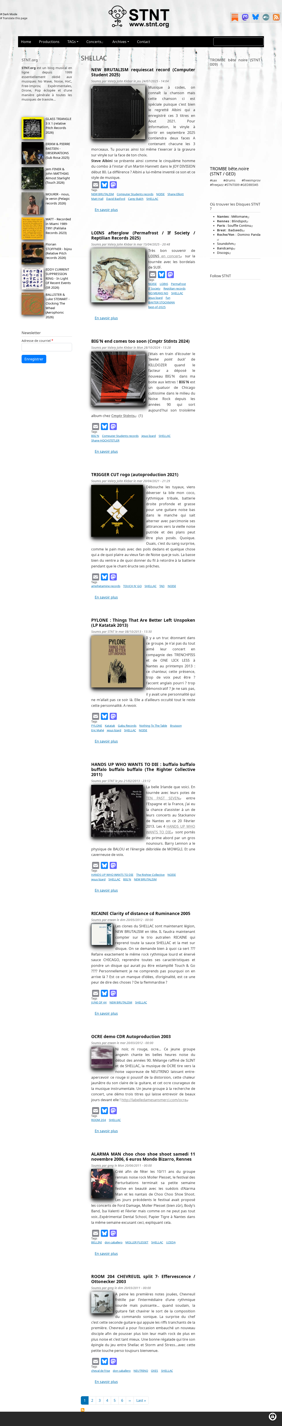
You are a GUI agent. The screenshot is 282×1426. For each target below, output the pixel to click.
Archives (119, 41)
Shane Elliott (175, 194)
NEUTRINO (141, 1371)
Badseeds (235, 230)
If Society (154, 288)
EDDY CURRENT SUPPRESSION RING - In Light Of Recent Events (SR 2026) (58, 278)
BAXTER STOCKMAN (161, 302)
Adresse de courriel (36, 340)
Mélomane (239, 216)
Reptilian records (174, 288)
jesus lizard (155, 298)
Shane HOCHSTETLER (105, 440)
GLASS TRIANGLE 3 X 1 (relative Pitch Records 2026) (58, 125)
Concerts (93, 41)
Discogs (223, 252)
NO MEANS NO (158, 293)
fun (168, 298)
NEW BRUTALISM (102, 194)
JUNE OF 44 (99, 1002)
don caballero (113, 1242)
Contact (143, 41)
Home (26, 41)
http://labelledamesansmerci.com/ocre (153, 1099)
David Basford (115, 199)
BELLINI (96, 1242)
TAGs (71, 41)
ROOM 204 (98, 1120)
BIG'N (95, 436)
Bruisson (176, 726)
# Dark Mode (8, 14)
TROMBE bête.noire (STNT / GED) (229, 171)
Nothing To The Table (153, 726)
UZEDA (171, 1242)
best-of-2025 (157, 307)
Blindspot (239, 221)
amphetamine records (105, 586)
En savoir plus (106, 209)
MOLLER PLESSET (136, 1242)
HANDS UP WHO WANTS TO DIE (112, 875)
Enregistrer (33, 359)
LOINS (164, 284)
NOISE (160, 194)
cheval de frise (100, 1371)
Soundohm (225, 243)
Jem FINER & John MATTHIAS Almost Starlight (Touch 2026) (58, 176)
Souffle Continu (239, 225)
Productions (49, 41)
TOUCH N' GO (132, 586)
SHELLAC (152, 199)
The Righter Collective (150, 875)
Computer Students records (135, 194)
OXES (154, 1371)
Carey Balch (135, 199)
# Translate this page (13, 18)
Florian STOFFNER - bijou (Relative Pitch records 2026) (59, 251)
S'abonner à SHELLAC (82, 1410)
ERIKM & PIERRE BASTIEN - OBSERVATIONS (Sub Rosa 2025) (58, 150)
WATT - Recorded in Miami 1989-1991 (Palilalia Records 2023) (58, 226)
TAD (162, 586)
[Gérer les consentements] (272, 1416)
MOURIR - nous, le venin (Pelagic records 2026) (58, 198)
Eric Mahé (97, 730)
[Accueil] (139, 16)
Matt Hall (97, 199)
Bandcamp (225, 248)
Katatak (110, 726)
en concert (164, 256)
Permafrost (178, 284)
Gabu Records (127, 726)
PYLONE (96, 726)
